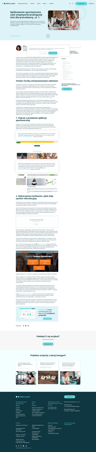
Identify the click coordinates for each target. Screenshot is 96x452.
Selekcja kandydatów (43, 367)
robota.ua (50, 431)
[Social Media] (16, 445)
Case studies (19, 411)
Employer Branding (66, 63)
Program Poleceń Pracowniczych (36, 432)
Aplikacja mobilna (20, 436)
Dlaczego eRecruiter (22, 3)
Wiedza (44, 3)
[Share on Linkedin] (28, 325)
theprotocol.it (51, 430)
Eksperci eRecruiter (20, 415)
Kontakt (51, 3)
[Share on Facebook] (23, 325)
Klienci (64, 67)
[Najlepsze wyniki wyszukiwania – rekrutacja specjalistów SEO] (48, 372)
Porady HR (65, 70)
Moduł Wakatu (35, 439)
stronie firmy (42, 244)
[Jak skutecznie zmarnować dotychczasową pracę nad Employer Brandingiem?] (70, 373)
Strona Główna (13, 36)
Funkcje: (18, 423)
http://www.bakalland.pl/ (25, 136)
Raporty (18, 409)
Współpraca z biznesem (21, 425)
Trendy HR (65, 77)
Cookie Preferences (37, 415)
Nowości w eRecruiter (67, 68)
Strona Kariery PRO (20, 431)
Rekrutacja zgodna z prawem (68, 72)
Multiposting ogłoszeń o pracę (38, 425)
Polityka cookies (36, 411)
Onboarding (35, 434)
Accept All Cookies (52, 53)
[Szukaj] (70, 3)
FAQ (17, 417)
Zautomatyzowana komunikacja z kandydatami (22, 441)
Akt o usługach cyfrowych (38, 412)
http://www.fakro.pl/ (24, 169)
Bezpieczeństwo (20, 439)
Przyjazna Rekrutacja (66, 71)
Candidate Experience (26, 294)
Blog (17, 36)
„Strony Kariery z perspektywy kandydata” (42, 97)
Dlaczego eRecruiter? (21, 402)
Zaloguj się (91, 3)
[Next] (80, 373)
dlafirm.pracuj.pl (52, 427)
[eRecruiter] (8, 3)
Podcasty (18, 412)
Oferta (38, 3)
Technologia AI (35, 428)
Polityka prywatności (37, 409)
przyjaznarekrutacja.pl (53, 433)
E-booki (18, 407)
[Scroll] (48, 36)
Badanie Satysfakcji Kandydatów (36, 436)
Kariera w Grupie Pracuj (37, 407)
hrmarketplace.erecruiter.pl (54, 428)
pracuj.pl (50, 425)
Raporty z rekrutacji (21, 434)
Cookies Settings (43, 53)
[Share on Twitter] (26, 325)
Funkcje (32, 3)
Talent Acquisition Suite (67, 76)
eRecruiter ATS (20, 403)
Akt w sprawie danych (37, 414)
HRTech (64, 64)
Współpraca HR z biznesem (68, 79)
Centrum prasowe (20, 414)
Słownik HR (65, 75)
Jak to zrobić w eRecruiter (67, 66)
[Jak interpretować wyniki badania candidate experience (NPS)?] (26, 373)
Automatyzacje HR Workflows (20, 429)
